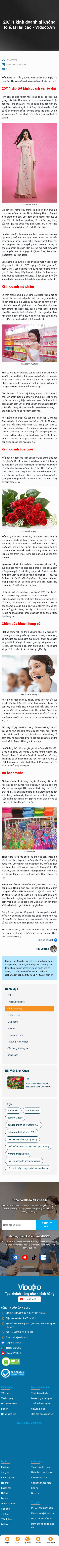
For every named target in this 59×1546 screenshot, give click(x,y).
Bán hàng (5, 1467)
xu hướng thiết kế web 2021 (22, 1132)
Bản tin (4, 1408)
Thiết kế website (16, 1001)
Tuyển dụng (7, 1398)
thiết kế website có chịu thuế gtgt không (28, 1146)
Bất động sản (7, 1477)
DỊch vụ (35, 1493)
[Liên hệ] (27, 1539)
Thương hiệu (13, 1015)
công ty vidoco (15, 1117)
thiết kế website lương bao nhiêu (24, 1161)
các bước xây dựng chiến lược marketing (28, 1168)
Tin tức (5, 1514)
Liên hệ (34, 1488)
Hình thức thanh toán (41, 1472)
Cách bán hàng (14, 1008)
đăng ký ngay (47, 1225)
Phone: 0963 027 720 (42, 1508)
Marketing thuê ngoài (41, 1398)
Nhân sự (11, 1028)
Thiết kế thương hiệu (41, 1403)
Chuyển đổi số (38, 1408)
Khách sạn (6, 1488)
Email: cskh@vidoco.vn (42, 1513)
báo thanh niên (32, 1110)
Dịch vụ (4, 1524)
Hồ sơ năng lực (8, 1414)
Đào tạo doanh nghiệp (42, 1414)
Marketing (12, 1021)
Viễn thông (6, 1519)
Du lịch (4, 1498)
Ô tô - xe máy (8, 1503)
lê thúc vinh (13, 1110)
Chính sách (12, 1055)
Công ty (5, 1472)
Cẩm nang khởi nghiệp (18, 1048)
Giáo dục (5, 1508)
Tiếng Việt (30, 1299)
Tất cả (10, 995)
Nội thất (5, 1482)
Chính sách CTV (39, 1477)
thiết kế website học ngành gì (22, 1139)
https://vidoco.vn (31, 968)
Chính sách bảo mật (41, 1482)
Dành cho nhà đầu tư (41, 1518)
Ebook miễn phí (15, 1035)
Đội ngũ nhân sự (9, 1403)
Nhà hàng (5, 1493)
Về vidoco (6, 1393)
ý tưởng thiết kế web (18, 1153)
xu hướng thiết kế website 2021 (24, 1125)
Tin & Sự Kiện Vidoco (17, 1041)
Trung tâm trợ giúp (40, 1467)
